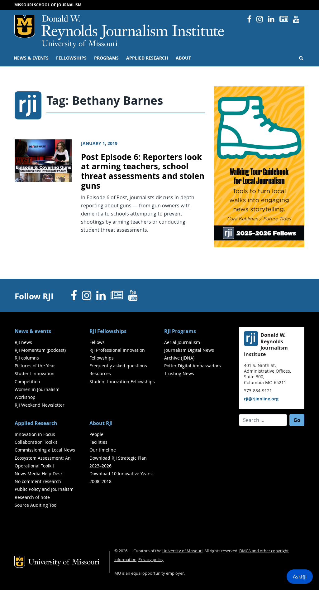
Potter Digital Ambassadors (192, 366)
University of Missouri (79, 44)
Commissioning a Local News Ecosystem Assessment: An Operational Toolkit (45, 457)
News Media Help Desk (39, 473)
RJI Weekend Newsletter (39, 405)
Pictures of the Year (35, 366)
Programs (106, 58)
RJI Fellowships (107, 331)
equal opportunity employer (157, 573)
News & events (31, 58)
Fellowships (71, 58)
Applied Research (147, 58)
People (96, 434)
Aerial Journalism (182, 342)
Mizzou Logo (24, 26)
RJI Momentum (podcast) (40, 350)
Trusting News (179, 373)
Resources (100, 373)
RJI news (23, 342)
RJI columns (27, 358)
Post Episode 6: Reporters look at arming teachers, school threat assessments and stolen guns (142, 171)
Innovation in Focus (35, 434)
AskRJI (300, 576)
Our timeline (102, 450)
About (183, 58)
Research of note (32, 497)
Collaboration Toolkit (36, 442)
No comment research (38, 481)
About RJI (100, 423)
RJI (133, 27)
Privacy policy (151, 559)
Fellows (97, 342)
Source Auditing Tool (36, 505)
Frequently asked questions (118, 366)
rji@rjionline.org (261, 399)
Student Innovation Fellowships (122, 381)
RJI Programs (180, 331)
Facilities (98, 442)
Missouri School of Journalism (47, 4)
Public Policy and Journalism (44, 489)
